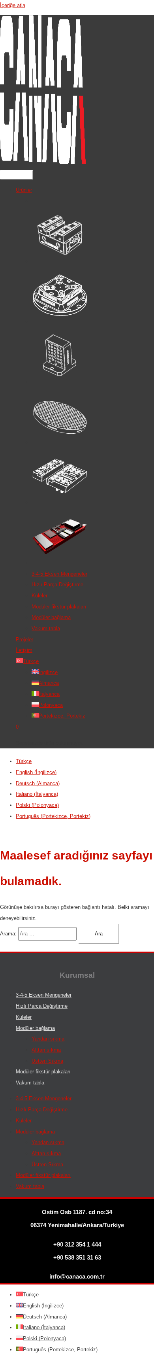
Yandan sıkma (48, 1039)
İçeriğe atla (12, 5)
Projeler (24, 639)
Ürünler (24, 190)
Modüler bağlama (51, 617)
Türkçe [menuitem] (24, 761)
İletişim (24, 650)
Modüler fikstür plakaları (59, 607)
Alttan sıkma (46, 1050)
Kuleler (39, 596)
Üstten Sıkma (47, 1061)
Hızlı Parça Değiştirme (57, 584)
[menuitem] (24, 761)
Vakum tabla (46, 628)
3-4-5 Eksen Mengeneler (59, 574)
